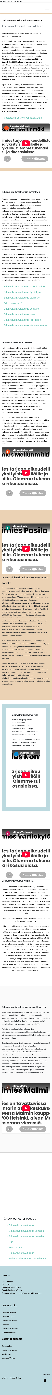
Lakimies (5, 1325)
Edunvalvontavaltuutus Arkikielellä (22, 319)
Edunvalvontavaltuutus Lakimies (22, 297)
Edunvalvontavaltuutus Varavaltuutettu (25, 325)
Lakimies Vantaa (8, 1358)
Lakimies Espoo (8, 1317)
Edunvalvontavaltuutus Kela (19, 314)
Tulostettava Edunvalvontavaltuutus (22, 117)
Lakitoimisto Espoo (9, 1321)
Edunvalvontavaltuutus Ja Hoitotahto (24, 286)
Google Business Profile (11, 1287)
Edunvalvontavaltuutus (21, 1225)
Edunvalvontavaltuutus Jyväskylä (22, 292)
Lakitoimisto (6, 1354)
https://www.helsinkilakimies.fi (29, 1293)
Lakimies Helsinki (9, 1313)
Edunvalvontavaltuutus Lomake (26, 1230)
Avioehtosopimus (9, 1333)
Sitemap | (6, 1378)
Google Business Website (12, 1290)
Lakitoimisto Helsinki (10, 1329)
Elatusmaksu (7, 1346)
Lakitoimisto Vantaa (9, 1350)
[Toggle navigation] (47, 8)
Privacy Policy (15, 1378)
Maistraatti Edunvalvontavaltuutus (28, 1258)
